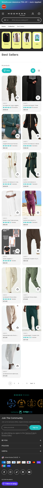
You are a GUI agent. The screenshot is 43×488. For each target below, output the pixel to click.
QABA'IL (5, 103)
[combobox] (21, 20)
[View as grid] (32, 70)
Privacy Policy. (7, 435)
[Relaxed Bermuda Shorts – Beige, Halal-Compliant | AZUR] (11, 318)
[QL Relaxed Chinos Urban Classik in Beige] (11, 280)
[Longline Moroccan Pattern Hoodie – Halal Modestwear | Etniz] (11, 126)
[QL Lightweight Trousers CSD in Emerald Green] (31, 318)
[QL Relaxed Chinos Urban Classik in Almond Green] (31, 280)
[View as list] (38, 70)
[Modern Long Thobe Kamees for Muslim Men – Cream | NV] (11, 203)
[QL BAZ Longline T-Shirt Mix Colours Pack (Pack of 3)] (11, 241)
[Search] (38, 20)
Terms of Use (30, 433)
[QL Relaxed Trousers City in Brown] (31, 241)
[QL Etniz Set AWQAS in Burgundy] (31, 203)
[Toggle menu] (4, 13)
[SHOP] (4, 6)
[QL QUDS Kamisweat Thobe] (31, 88)
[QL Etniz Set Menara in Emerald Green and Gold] (31, 165)
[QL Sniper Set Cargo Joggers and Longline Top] (11, 88)
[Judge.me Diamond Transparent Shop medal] (11, 403)
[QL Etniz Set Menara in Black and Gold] (31, 126)
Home (3, 26)
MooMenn (10, 479)
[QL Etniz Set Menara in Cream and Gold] (11, 165)
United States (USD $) (11, 457)
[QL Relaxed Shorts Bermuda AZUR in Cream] (11, 356)
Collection (11, 26)
